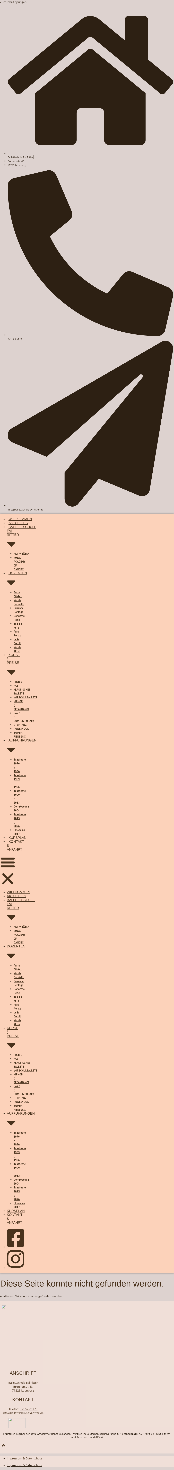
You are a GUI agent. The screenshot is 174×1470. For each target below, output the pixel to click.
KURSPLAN (17, 838)
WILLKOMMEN (20, 519)
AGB (16, 685)
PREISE (18, 681)
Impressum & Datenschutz (24, 1458)
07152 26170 (15, 339)
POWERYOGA (21, 728)
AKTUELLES (18, 523)
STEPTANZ (20, 724)
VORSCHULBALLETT (25, 697)
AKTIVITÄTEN (21, 553)
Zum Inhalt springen (13, 2)
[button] (8, 870)
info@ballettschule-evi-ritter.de (25, 509)
